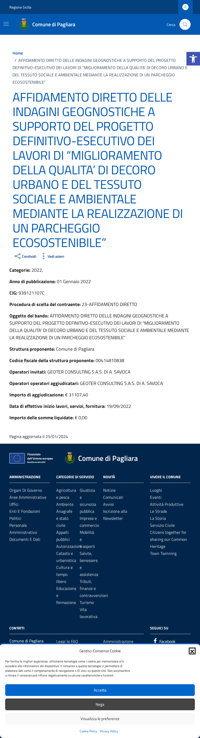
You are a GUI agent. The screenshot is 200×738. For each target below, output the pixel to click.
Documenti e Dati (24, 539)
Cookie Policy (88, 731)
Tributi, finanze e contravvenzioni (94, 588)
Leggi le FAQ (67, 641)
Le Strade (158, 511)
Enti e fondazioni (24, 511)
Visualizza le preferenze (100, 719)
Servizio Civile (162, 525)
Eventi (155, 497)
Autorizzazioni (69, 546)
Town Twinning (163, 553)
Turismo (87, 602)
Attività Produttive (166, 504)
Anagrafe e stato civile (64, 518)
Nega (100, 704)
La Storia (158, 518)
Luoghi (156, 490)
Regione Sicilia (20, 7)
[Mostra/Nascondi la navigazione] (6, 24)
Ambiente (64, 504)
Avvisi (108, 504)
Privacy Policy (109, 731)
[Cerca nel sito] (185, 24)
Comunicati (113, 497)
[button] (193, 58)
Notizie (109, 490)
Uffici (13, 504)
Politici (15, 518)
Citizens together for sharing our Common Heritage (168, 539)
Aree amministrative (27, 497)
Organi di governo (25, 490)
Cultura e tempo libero (64, 574)
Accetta (100, 690)
